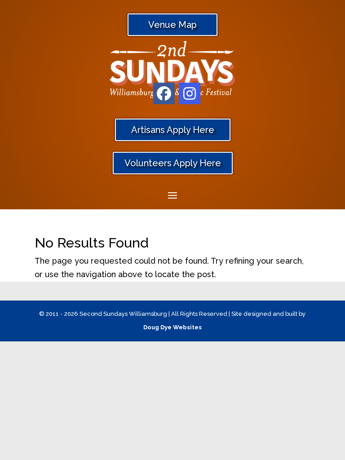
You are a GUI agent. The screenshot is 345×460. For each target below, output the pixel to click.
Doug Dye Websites (172, 327)
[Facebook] (164, 93)
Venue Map (172, 24)
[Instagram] (189, 93)
